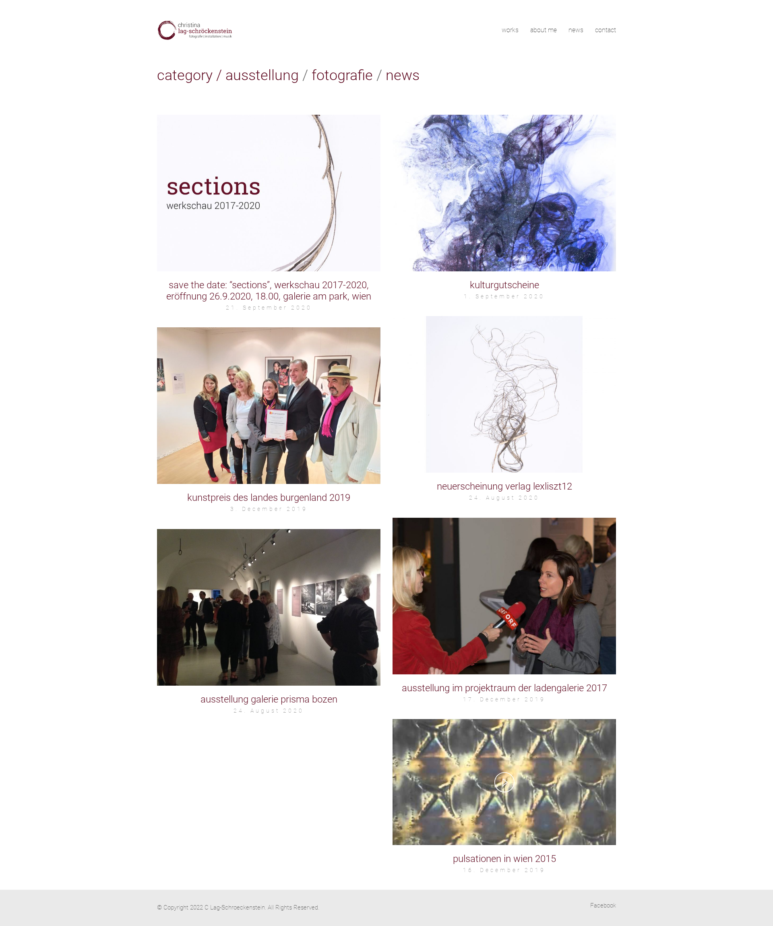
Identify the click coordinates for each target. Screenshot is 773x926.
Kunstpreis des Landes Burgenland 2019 (268, 497)
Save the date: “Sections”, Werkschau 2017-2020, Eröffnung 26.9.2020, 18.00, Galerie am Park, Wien (268, 290)
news (403, 75)
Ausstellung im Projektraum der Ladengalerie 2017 (504, 688)
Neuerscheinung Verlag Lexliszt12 (504, 486)
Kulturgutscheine (504, 285)
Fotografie (342, 75)
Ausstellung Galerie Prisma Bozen (268, 699)
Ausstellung (262, 75)
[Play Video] (504, 782)
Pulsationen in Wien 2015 (504, 858)
